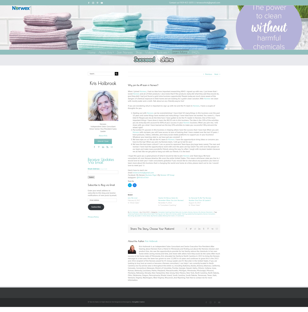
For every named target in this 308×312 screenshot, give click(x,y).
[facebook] (94, 147)
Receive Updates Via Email (101, 161)
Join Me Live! (132, 198)
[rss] (107, 147)
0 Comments (180, 216)
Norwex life (196, 212)
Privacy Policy (93, 217)
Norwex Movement (206, 212)
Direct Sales (175, 212)
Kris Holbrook (134, 212)
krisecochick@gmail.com (208, 2)
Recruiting (131, 216)
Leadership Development (194, 214)
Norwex (143, 91)
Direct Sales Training (153, 214)
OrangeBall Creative (138, 302)
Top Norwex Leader (156, 216)
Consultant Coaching (164, 212)
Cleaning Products (133, 214)
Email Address (97, 169)
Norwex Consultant (209, 214)
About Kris (103, 135)
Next (216, 74)
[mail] (112, 147)
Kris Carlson (173, 214)
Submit (91, 177)
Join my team (183, 212)
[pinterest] (99, 147)
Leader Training (182, 214)
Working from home (169, 216)
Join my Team (165, 214)
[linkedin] (103, 147)
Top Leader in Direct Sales (142, 216)
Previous (208, 74)
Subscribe (96, 207)
